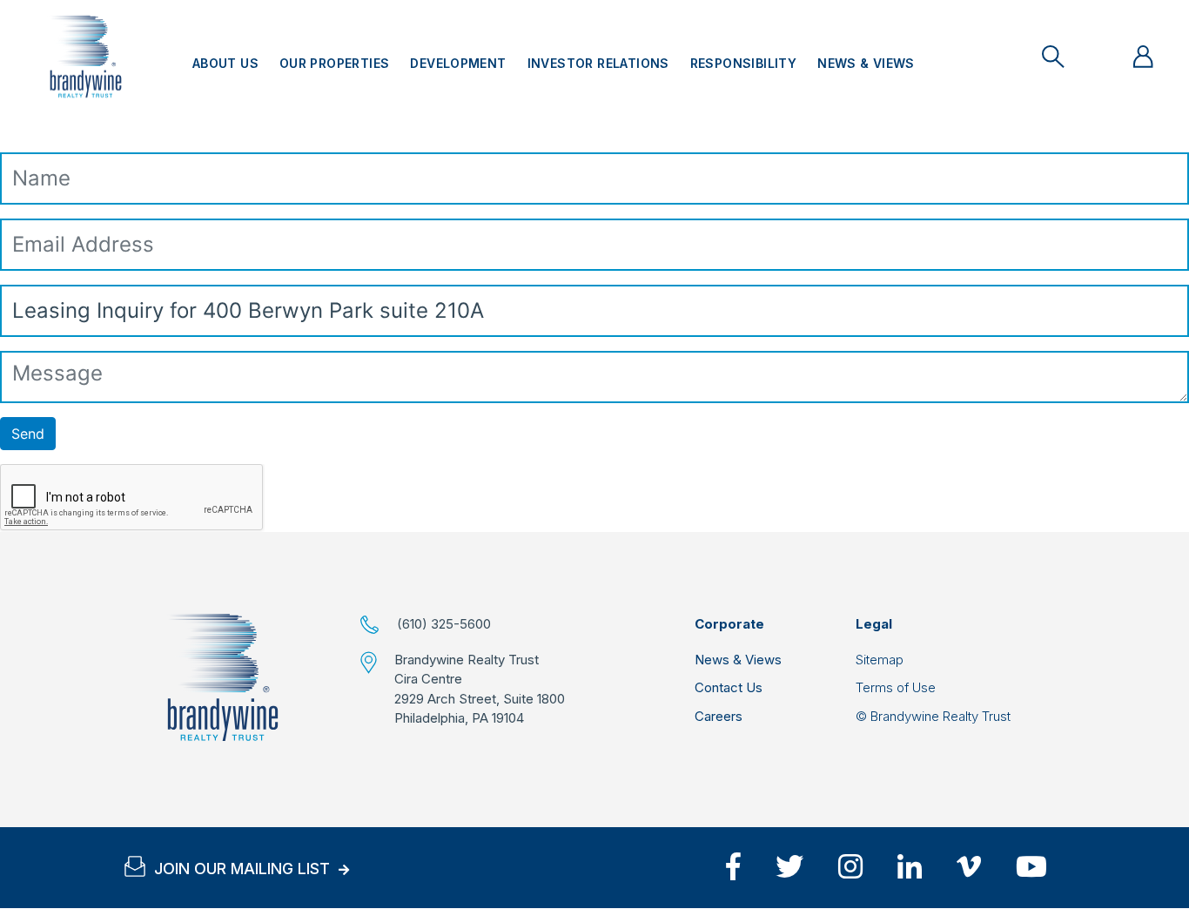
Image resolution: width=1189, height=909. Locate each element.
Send (27, 433)
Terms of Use (896, 687)
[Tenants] (1143, 56)
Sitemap (880, 659)
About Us (225, 63)
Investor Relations (598, 63)
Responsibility (743, 63)
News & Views (866, 63)
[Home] (223, 677)
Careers (718, 716)
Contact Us (728, 687)
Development (458, 63)
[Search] (1053, 56)
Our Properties (334, 63)
